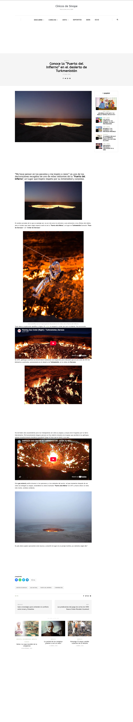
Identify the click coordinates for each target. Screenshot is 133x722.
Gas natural (33, 587)
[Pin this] (70, 78)
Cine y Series (106, 111)
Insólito (66, 60)
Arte (65, 20)
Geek (88, 20)
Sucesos (26, 641)
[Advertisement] (66, 39)
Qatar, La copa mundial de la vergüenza (26, 645)
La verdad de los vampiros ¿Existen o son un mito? (53, 642)
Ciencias (52, 20)
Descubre (38, 20)
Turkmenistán (59, 587)
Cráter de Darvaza (21, 587)
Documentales (27, 639)
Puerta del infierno (46, 587)
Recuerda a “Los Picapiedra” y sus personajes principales (109, 130)
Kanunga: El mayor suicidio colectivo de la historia (79, 642)
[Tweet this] (65, 78)
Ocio (97, 20)
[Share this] (63, 78)
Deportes (77, 20)
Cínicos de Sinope (66, 6)
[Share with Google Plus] (67, 78)
